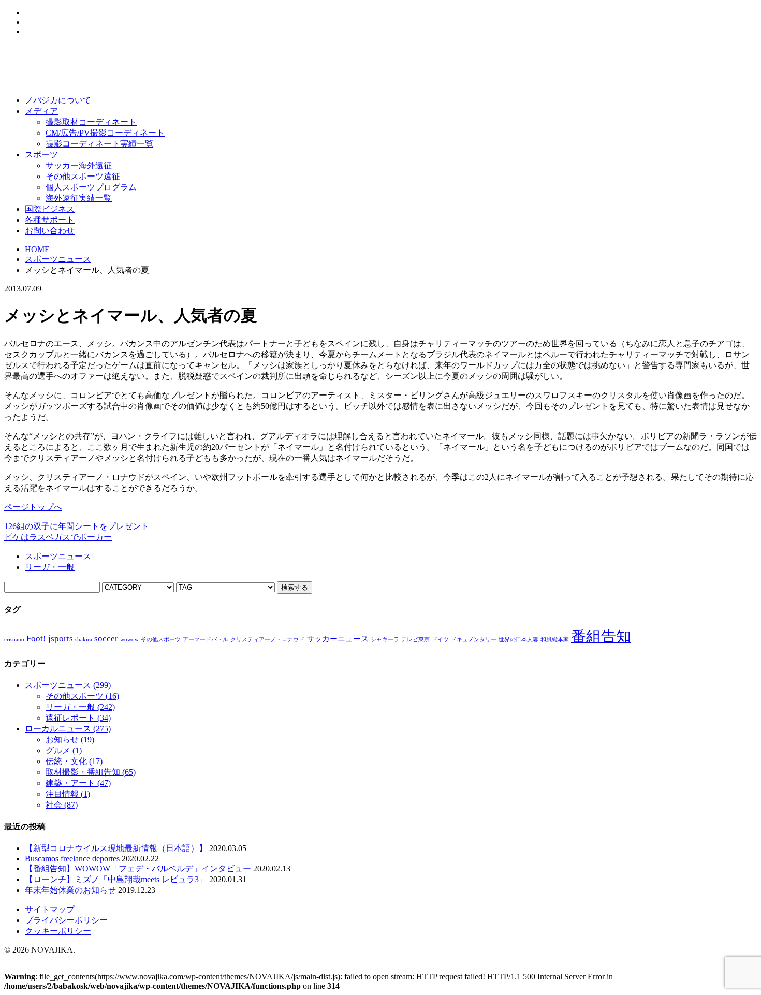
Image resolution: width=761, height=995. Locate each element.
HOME (37, 249)
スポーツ (41, 154)
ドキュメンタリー (473, 639)
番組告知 (601, 636)
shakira (83, 639)
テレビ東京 (415, 639)
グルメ (64, 750)
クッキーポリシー (58, 931)
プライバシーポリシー (66, 920)
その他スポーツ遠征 (83, 176)
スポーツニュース (58, 259)
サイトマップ (50, 909)
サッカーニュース (337, 639)
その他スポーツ (161, 639)
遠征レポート (78, 717)
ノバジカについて (58, 100)
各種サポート (50, 219)
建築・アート (78, 783)
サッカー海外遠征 (79, 165)
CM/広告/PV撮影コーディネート (105, 132)
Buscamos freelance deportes (72, 858)
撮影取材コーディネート (91, 122)
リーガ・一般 (50, 567)
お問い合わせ (50, 230)
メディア (41, 111)
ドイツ (440, 639)
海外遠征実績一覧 (79, 198)
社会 (62, 804)
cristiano (14, 639)
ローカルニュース (68, 728)
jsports (60, 638)
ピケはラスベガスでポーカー (58, 537)
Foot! (36, 638)
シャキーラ (385, 639)
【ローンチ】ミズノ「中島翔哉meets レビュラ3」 (116, 879)
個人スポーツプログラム (91, 187)
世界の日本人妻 (518, 639)
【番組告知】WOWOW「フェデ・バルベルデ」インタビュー (138, 868)
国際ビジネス (50, 208)
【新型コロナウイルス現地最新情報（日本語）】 (116, 848)
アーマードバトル (205, 639)
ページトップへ (33, 507)
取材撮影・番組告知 (91, 772)
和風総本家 (554, 639)
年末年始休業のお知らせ (70, 890)
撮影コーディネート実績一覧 (99, 143)
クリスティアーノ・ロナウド (267, 639)
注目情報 (68, 793)
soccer (106, 638)
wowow (129, 639)
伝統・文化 (74, 761)
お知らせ (70, 739)
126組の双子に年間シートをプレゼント (76, 526)
